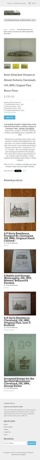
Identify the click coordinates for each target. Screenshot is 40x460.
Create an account (20, 3)
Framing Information (10, 112)
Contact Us (7, 432)
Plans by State (8, 427)
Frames (6, 429)
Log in (9, 3)
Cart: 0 (34, 3)
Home (6, 424)
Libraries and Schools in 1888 (13, 407)
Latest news (9, 403)
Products (12, 29)
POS (29, 452)
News (5, 434)
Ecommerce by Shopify (18, 454)
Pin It (24, 171)
